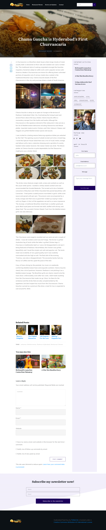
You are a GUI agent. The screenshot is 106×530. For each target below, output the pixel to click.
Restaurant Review (45, 51)
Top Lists (92, 100)
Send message (84, 188)
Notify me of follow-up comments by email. (32, 449)
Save (19, 85)
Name (18, 408)
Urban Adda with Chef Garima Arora (84, 83)
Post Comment (58, 459)
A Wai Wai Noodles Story (53, 365)
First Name (84, 151)
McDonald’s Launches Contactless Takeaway (28, 365)
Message (84, 172)
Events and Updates (79, 96)
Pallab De (74, 520)
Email (18, 418)
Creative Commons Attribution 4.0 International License (73, 522)
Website (18, 428)
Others (75, 100)
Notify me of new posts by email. (28, 454)
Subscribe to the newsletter (53, 501)
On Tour (87, 96)
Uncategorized (77, 104)
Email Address (85, 161)
